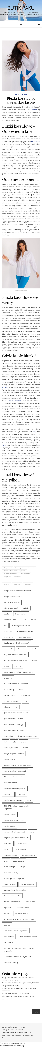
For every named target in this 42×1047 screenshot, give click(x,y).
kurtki (4, 445)
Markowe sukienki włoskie (13, 777)
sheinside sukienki (28, 855)
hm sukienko (25, 695)
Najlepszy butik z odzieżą (16, 1027)
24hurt (6, 585)
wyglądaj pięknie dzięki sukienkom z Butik (19, 919)
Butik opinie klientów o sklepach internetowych (17, 1035)
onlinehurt (8, 843)
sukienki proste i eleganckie (14, 878)
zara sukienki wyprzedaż (28, 937)
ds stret (21, 649)
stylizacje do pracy (11, 872)
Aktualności (21, 95)
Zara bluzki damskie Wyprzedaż (15, 931)
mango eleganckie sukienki (14, 753)
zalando (7, 925)
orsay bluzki (7, 577)
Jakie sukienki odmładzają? (13, 724)
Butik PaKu (21, 7)
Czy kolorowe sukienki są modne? (16, 643)
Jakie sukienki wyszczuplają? (14, 730)
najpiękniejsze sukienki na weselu (16, 838)
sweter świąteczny (28, 884)
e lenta (34, 660)
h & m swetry (9, 689)
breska (33, 620)
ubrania (34, 110)
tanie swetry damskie (12, 902)
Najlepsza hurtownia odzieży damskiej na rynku (17, 1032)
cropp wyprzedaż (24, 637)
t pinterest (8, 907)
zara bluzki (17, 577)
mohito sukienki (10, 814)
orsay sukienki (22, 843)
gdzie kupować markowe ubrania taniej (18, 672)
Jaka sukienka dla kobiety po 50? (16, 713)
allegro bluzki (8, 568)
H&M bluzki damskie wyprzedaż (16, 684)
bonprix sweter (10, 620)
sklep (35, 432)
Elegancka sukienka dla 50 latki (15, 655)
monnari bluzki (25, 574)
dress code (35, 141)
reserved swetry (10, 855)
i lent (25, 701)
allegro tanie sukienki (11, 602)
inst (16, 707)
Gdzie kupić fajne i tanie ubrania (25, 568)
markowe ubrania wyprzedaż (15, 788)
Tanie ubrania (30, 902)
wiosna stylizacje (21, 913)
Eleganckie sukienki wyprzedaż (15, 660)
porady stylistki (21, 849)
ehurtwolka (33, 649)
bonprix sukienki (21, 614)
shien (6, 861)
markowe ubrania (10, 783)
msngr (32, 832)
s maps (22, 867)
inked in (7, 707)
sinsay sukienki (18, 861)
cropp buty (8, 631)
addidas (17, 585)
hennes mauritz (10, 695)
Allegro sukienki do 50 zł (13, 596)
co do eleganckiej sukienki (21, 625)
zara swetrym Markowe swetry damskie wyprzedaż (19, 949)
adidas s (28, 585)
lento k (23, 742)
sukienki (5, 387)
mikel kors (21, 794)
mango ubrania (9, 759)
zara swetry (8, 942)
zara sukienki (9, 937)
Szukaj (36, 1012)
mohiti (29, 800)
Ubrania (4, 1027)
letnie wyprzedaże (11, 748)
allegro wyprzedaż (11, 608)
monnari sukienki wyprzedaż (14, 832)
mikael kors (8, 794)
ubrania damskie (23, 907)
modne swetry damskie (13, 800)
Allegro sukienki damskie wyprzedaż (17, 591)
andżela (26, 608)
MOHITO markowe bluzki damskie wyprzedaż (17, 807)
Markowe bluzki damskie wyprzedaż (15, 571)
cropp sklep (8, 637)
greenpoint (8, 678)
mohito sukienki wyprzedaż (14, 820)
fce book (17, 666)
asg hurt (7, 614)
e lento (6, 666)
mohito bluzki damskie (10, 574)
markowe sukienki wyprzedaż (15, 771)
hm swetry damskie (11, 701)
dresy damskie (15, 401)
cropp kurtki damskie (25, 631)
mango (25, 748)
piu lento (7, 849)
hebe (21, 689)
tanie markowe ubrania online (15, 890)
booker (23, 620)
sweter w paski (10, 884)
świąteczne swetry (11, 962)
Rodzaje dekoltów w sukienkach (12, 1030)
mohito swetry (9, 826)
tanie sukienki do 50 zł (12, 896)
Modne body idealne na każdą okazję (15, 993)
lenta (14, 742)
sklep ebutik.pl (9, 867)
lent (5, 742)
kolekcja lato (8, 736)
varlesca (7, 913)
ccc (5, 625)
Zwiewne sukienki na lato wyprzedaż (17, 957)
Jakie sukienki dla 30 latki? (13, 719)
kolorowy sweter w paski (27, 736)
